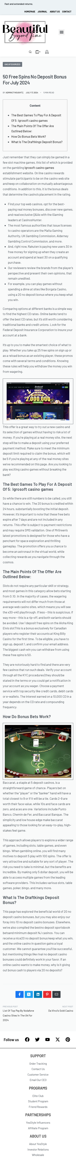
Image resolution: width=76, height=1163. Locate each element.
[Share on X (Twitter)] (29, 994)
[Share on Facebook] (19, 994)
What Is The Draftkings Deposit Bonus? (37, 142)
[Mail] (56, 994)
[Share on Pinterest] (47, 994)
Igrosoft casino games (39, 167)
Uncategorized (12, 64)
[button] (61, 32)
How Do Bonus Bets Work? (28, 136)
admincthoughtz (14, 92)
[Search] (30, 51)
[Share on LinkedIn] (38, 994)
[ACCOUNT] (47, 52)
